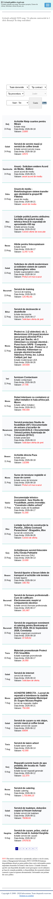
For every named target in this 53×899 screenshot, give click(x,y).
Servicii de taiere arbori (26, 743)
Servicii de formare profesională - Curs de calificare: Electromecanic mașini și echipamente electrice (31, 599)
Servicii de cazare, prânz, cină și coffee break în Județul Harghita (31, 831)
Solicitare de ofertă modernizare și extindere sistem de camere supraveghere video (31, 267)
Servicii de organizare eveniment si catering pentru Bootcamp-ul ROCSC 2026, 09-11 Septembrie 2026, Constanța (31, 627)
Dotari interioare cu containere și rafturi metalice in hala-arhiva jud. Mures (31, 400)
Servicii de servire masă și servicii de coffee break (28, 145)
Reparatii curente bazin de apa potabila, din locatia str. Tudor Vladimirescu (30, 765)
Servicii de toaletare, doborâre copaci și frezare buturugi (30, 809)
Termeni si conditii (26, 896)
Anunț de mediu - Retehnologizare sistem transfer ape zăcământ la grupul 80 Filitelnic (31, 193)
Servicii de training (24, 289)
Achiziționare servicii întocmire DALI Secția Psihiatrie (30, 551)
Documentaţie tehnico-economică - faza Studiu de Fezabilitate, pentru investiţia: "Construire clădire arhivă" (29, 501)
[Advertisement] (26, 53)
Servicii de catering (24, 788)
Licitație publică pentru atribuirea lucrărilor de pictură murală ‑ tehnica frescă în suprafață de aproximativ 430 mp (31, 220)
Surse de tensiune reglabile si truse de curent (30, 476)
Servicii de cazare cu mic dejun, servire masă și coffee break (31, 721)
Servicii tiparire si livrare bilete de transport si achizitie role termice (31, 574)
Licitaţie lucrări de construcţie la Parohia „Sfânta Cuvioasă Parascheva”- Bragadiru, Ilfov (31, 527)
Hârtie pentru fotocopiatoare (29, 244)
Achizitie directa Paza (25, 455)
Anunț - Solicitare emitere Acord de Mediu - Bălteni (31, 167)
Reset (44, 103)
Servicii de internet (24, 673)
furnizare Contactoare (25, 377)
